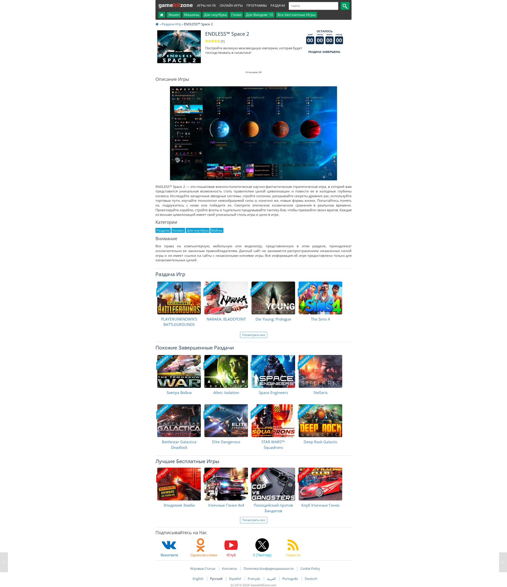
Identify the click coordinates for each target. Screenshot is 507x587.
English (198, 579)
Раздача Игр (171, 24)
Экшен (173, 14)
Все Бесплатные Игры (296, 14)
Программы (256, 5)
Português (290, 579)
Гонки (236, 14)
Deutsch (311, 579)
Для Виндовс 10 (259, 14)
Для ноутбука (215, 14)
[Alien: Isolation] (226, 371)
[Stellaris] (320, 371)
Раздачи (278, 5)
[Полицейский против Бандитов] (273, 484)
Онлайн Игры (231, 5)
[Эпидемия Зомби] (179, 484)
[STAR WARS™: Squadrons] (273, 420)
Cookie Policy (310, 568)
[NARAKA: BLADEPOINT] (226, 298)
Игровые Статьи (202, 568)
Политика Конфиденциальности (269, 568)
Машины (191, 14)
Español (235, 579)
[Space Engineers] (273, 371)
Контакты (229, 568)
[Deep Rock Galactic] (320, 420)
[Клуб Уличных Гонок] (320, 484)
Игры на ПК (206, 5)
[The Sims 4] (320, 298)
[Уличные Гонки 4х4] (226, 484)
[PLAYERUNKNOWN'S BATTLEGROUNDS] (179, 298)
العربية (271, 579)
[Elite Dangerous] (226, 420)
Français (254, 579)
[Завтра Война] (179, 371)
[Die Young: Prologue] (273, 298)
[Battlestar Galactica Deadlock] (179, 420)
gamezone (175, 5)
